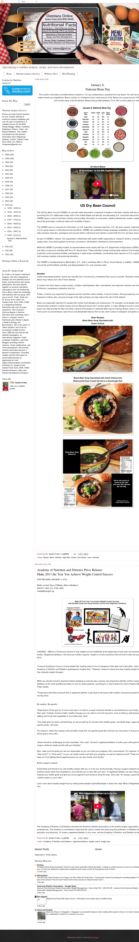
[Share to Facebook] (85, 554)
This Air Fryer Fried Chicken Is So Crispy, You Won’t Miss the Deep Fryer (65, 877)
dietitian (58, 557)
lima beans (81, 557)
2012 (7, 247)
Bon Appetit (42, 897)
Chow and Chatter (45, 910)
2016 (7, 193)
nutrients (95, 557)
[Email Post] (74, 554)
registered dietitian (80, 842)
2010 (7, 254)
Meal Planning (68, 73)
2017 (7, 189)
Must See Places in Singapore (58, 912)
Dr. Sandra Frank (19, 383)
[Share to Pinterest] (87, 554)
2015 (7, 197)
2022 (7, 170)
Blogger (96, 937)
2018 (7, 186)
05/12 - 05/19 (12, 227)
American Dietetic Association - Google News (56, 886)
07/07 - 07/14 (12, 220)
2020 (7, 178)
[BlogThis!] (81, 554)
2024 (7, 162)
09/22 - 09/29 (12, 216)
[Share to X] (83, 554)
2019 (7, 182)
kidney (73, 557)
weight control (94, 842)
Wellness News (51, 73)
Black (52, 557)
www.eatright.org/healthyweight (92, 783)
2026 (7, 155)
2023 (7, 166)
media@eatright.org (45, 591)
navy (89, 557)
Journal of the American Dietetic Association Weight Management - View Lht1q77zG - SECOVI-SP (75, 888)
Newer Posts (42, 849)
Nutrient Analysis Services (28, 73)
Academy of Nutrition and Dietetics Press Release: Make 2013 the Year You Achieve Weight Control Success (75, 572)
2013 (7, 205)
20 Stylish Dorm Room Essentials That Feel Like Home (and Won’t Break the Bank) (69, 867)
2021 (7, 174)
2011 (7, 251)
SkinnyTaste (42, 876)
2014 (7, 201)
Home (9, 73)
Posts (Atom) (51, 855)
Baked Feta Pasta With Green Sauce (61, 899)
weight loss (105, 842)
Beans (46, 557)
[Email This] (79, 554)
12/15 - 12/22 (12, 212)
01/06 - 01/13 (12, 235)
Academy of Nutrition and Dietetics (57, 842)
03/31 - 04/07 (12, 231)
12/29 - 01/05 (12, 208)
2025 (7, 158)
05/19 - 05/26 (12, 224)
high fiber (66, 557)
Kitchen (40, 865)
